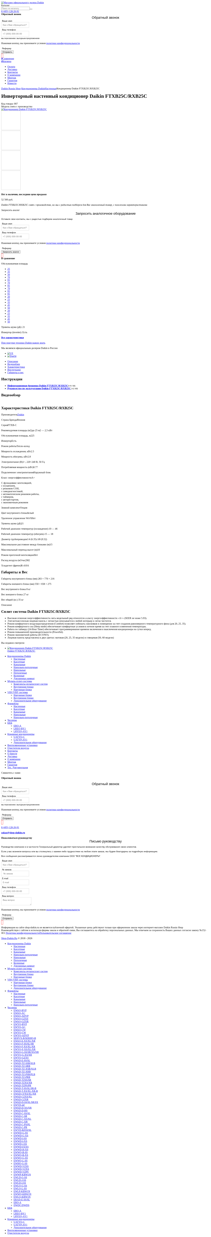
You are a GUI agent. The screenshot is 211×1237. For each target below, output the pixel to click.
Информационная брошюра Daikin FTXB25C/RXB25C (37, 385)
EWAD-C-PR (20, 1127)
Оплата (11, 66)
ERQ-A (17, 725)
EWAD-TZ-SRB (22, 1066)
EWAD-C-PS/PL (22, 1124)
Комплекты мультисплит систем (31, 684)
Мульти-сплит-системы (19, 681)
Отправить (7, 52)
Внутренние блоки (24, 686)
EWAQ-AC (19, 1013)
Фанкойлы (13, 703)
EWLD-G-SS (20, 1177)
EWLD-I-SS (20, 1183)
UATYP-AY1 (20, 739)
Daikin (20, 414)
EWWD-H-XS (21, 1149)
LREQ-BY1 (20, 728)
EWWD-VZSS (21, 1166)
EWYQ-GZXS (21, 1057)
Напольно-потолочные (26, 667)
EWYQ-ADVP (21, 1035)
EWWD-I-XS (20, 1141)
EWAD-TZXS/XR (23, 1082)
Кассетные (19, 661)
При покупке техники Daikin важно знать (23, 342)
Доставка (12, 69)
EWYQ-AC (19, 1027)
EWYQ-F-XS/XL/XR (25, 1049)
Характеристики (16, 367)
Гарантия (12, 80)
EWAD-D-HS (20, 1110)
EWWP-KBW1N (22, 1174)
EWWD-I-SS (20, 1138)
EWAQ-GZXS (21, 1018)
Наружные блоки (23, 689)
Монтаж (11, 77)
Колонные (19, 675)
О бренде (12, 753)
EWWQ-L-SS (20, 1160)
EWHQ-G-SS (20, 1163)
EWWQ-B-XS (21, 1155)
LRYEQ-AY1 (20, 731)
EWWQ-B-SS (21, 1152)
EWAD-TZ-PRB (22, 1077)
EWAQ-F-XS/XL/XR (24, 1046)
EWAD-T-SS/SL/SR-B (25, 1088)
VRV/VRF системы (17, 692)
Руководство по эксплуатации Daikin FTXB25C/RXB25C (39, 388)
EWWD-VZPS (21, 1171)
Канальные (19, 664)
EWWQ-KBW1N (22, 1194)
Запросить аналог (10, 252)
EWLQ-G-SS (20, 1185)
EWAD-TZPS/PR (22, 1085)
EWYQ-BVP (20, 1024)
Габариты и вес (15, 372)
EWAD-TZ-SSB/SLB (24, 1063)
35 (8, 271)
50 (8, 274)
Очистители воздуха (18, 748)
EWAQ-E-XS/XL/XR (24, 1041)
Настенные (51, 88)
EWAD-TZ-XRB (22, 1071)
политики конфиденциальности (63, 43)
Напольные (20, 670)
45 (8, 305)
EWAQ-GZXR (21, 1021)
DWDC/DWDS (21, 1205)
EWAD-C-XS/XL (22, 1119)
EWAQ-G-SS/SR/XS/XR (26, 1052)
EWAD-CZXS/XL (23, 1096)
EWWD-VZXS (21, 1169)
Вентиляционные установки (22, 745)
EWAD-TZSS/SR (22, 1080)
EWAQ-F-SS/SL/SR (24, 1043)
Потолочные (20, 673)
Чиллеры (12, 720)
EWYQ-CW (20, 1032)
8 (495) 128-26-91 (10, 11)
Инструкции (14, 369)
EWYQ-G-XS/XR (23, 1055)
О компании (13, 75)
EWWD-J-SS (20, 1144)
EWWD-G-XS (21, 1135)
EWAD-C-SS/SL (22, 1113)
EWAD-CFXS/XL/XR (25, 1094)
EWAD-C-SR (20, 1116)
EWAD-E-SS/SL (22, 1060)
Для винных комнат (24, 678)
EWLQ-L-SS (20, 1188)
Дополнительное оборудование (30, 700)
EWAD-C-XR (21, 1121)
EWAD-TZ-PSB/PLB (24, 1074)
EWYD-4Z (19, 1105)
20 (8, 296)
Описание (12, 361)
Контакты (12, 72)
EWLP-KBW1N (22, 1191)
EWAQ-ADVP (21, 1016)
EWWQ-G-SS (21, 1158)
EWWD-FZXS (21, 1146)
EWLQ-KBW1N (22, 1197)
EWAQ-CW (20, 1030)
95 (8, 280)
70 (8, 277)
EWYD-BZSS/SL (23, 1130)
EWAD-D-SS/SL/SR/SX (26, 1102)
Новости (12, 83)
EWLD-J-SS (20, 1180)
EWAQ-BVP (20, 1010)
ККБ (9, 723)
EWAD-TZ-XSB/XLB (25, 1068)
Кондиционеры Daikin (33, 88)
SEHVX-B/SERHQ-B (25, 1038)
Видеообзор (13, 364)
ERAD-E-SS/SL (22, 1199)
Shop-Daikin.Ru (9, 938)
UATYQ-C (19, 737)
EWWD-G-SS (21, 1133)
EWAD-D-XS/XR (23, 1107)
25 (8, 269)
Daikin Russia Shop (11, 88)
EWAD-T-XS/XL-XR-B (26, 1091)
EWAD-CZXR (21, 1099)
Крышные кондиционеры (20, 734)
